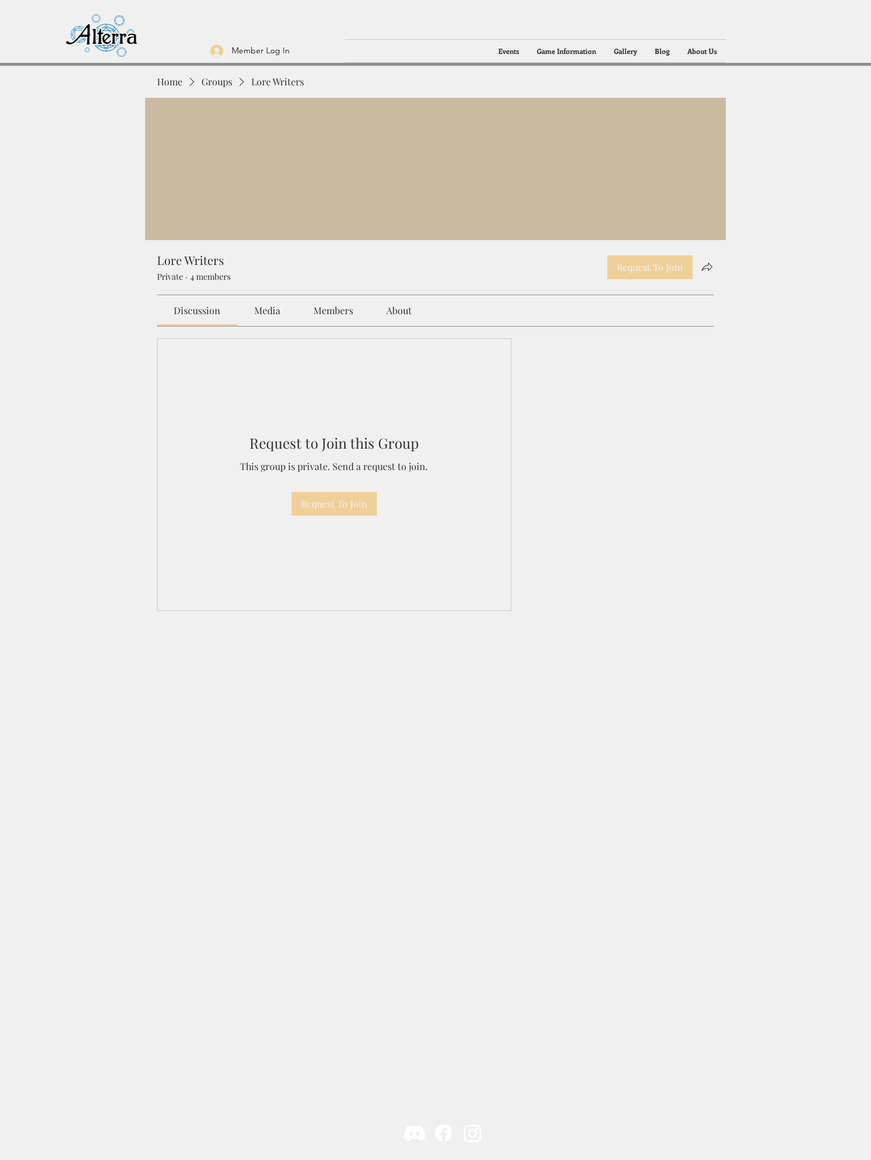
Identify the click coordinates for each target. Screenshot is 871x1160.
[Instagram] (472, 1133)
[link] (197, 310)
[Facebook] (443, 1133)
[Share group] (707, 267)
